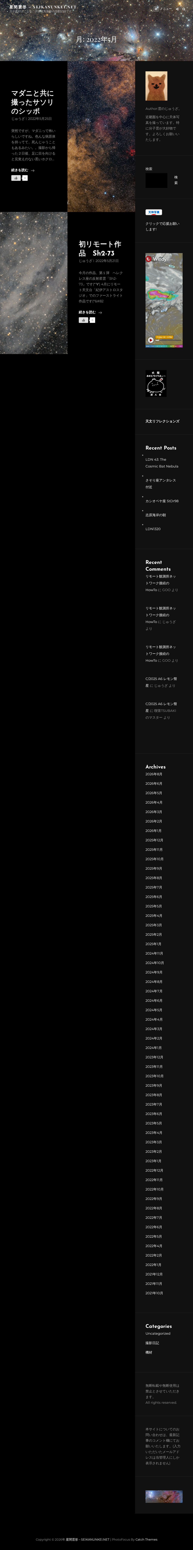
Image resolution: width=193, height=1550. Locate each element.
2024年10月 (155, 963)
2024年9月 (154, 972)
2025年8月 (154, 878)
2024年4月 (154, 1019)
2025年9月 (154, 868)
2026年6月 (154, 784)
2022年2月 (154, 1255)
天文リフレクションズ (162, 421)
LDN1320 (153, 529)
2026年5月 (154, 793)
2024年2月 (154, 1038)
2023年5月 (154, 1123)
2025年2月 (154, 934)
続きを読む (22, 171)
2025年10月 (155, 859)
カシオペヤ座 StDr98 (162, 501)
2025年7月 (154, 887)
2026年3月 (154, 812)
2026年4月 (154, 802)
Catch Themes (146, 1539)
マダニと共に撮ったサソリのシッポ (32, 102)
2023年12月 (154, 1057)
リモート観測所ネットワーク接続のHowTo (161, 583)
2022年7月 (154, 1218)
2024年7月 (154, 991)
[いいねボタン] (16, 178)
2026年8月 (154, 774)
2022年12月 (154, 1170)
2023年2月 (154, 1152)
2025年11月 (154, 850)
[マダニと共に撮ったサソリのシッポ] (101, 136)
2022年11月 (154, 1180)
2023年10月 (155, 1076)
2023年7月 (154, 1104)
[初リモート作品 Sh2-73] (33, 283)
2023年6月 (154, 1114)
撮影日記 (152, 1343)
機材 (149, 1352)
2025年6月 (154, 897)
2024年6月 (154, 1001)
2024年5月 (154, 1010)
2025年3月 (154, 925)
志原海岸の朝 (156, 515)
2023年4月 (154, 1133)
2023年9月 (154, 1085)
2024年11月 (154, 953)
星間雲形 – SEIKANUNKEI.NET (43, 6)
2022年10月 (155, 1189)
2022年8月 (154, 1208)
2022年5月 (154, 1236)
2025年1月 (154, 944)
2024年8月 (154, 982)
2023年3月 (154, 1142)
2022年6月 (154, 1227)
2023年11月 (154, 1067)
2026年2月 (154, 821)
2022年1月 (154, 1265)
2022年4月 (154, 1246)
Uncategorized (158, 1333)
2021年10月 (154, 1293)
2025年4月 (154, 916)
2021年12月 (154, 1274)
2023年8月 (154, 1095)
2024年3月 (154, 1029)
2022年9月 (154, 1199)
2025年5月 (154, 906)
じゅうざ (18, 119)
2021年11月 (154, 1284)
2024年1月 (154, 1048)
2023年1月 (154, 1161)
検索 (149, 169)
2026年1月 (154, 831)
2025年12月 (154, 840)
